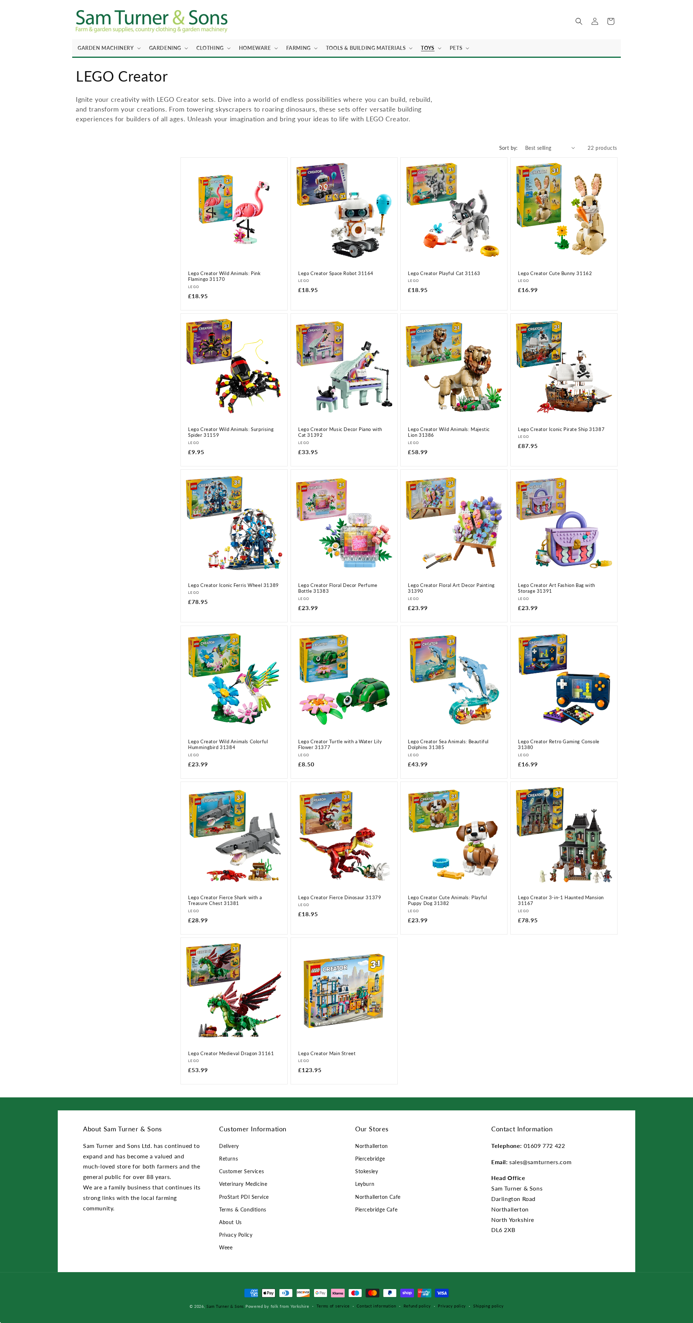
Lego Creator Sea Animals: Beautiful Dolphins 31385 (448, 744)
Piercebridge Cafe (376, 1209)
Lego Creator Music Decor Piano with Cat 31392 (340, 432)
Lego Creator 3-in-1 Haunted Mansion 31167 (561, 900)
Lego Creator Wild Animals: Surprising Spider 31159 (231, 432)
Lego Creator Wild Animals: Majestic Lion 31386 (449, 432)
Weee (225, 1247)
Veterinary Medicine (243, 1184)
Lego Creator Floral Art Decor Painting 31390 (451, 588)
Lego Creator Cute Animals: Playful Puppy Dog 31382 (447, 900)
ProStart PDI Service (244, 1197)
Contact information (376, 1306)
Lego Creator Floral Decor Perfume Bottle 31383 (338, 588)
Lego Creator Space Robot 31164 (336, 273)
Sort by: (508, 148)
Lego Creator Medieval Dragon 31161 (231, 1053)
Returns (228, 1159)
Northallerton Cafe (378, 1197)
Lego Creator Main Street (327, 1053)
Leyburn (364, 1184)
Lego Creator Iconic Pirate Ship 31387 (561, 429)
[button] (108, 48)
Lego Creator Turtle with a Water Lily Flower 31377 (340, 744)
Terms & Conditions (242, 1209)
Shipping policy (488, 1306)
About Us (230, 1222)
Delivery (229, 1146)
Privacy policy (452, 1306)
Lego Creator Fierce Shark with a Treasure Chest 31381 (225, 900)
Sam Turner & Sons (225, 1306)
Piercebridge (370, 1159)
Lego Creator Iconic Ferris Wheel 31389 (233, 585)
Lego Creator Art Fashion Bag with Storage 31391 (556, 588)
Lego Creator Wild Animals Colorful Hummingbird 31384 (228, 744)
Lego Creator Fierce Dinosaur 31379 (339, 897)
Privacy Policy (235, 1235)
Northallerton (371, 1146)
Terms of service (333, 1306)
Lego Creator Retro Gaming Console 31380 (559, 744)
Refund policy (417, 1306)
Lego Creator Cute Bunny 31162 (555, 273)
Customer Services (241, 1171)
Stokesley (366, 1171)
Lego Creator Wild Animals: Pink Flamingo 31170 (224, 276)
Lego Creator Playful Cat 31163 (444, 273)
